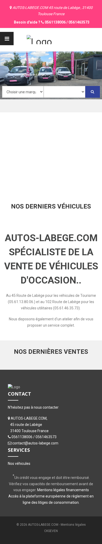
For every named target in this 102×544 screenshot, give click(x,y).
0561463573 (79, 22)
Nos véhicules (19, 463)
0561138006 (55, 22)
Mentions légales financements (63, 490)
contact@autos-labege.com (35, 443)
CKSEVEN (51, 531)
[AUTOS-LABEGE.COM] (39, 38)
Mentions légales (73, 524)
